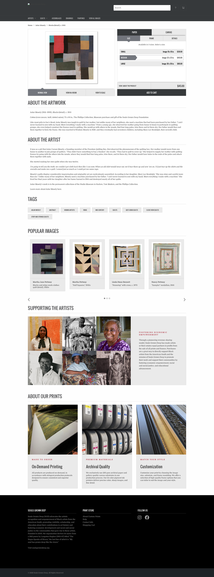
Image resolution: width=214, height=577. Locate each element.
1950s (85, 210)
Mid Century (100, 210)
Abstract (52, 210)
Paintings (81, 18)
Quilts (115, 210)
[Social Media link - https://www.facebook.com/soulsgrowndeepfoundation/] (148, 519)
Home (30, 25)
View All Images (94, 18)
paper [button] (134, 32)
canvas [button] (169, 32)
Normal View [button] (42, 92)
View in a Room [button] (71, 92)
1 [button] (104, 298)
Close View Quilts (152, 210)
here (59, 189)
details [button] (174, 38)
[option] (47, 265)
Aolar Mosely (40, 25)
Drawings (69, 18)
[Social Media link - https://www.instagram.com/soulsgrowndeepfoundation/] (141, 519)
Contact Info (88, 522)
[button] (152, 51)
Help (85, 519)
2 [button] (107, 298)
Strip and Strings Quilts (40, 216)
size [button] (128, 38)
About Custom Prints (91, 517)
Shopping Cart (89, 525)
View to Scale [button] (100, 92)
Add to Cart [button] (152, 92)
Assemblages (56, 18)
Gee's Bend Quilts (132, 210)
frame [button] (151, 38)
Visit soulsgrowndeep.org (38, 548)
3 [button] (109, 298)
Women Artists (69, 210)
